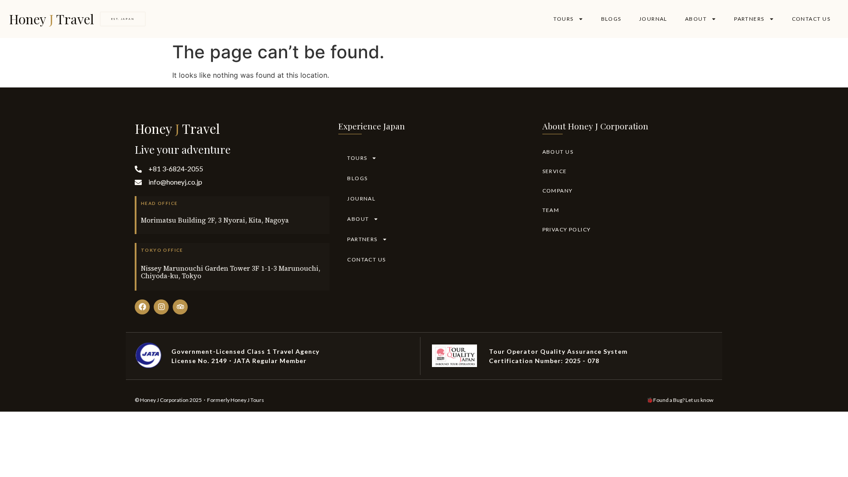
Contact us (811, 18)
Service (554, 171)
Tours (563, 18)
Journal (653, 18)
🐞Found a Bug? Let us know (680, 400)
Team (551, 210)
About (696, 18)
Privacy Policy (566, 229)
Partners (749, 18)
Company (557, 190)
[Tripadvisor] (180, 306)
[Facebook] (142, 306)
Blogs (611, 18)
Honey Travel (51, 19)
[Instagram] (161, 306)
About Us (558, 151)
